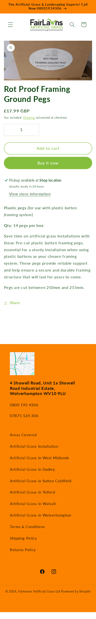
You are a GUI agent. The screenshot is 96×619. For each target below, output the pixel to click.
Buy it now (48, 163)
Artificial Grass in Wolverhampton (40, 515)
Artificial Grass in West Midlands (39, 458)
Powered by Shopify (76, 591)
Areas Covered (23, 435)
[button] (10, 24)
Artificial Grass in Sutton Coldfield (40, 481)
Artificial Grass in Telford (32, 492)
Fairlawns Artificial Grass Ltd (39, 591)
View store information (30, 194)
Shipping (29, 117)
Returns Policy (23, 549)
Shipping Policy (23, 538)
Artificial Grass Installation (34, 446)
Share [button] (15, 302)
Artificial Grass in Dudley (32, 469)
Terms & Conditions (27, 526)
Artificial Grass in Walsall (33, 503)
